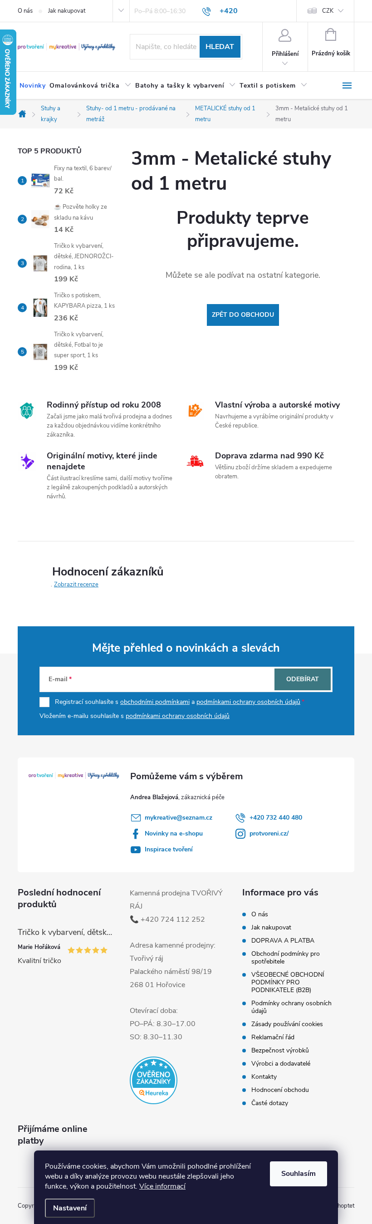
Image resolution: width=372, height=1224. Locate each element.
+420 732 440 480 (276, 817)
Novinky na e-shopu (174, 833)
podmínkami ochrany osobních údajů (248, 702)
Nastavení (70, 1208)
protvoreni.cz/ (269, 833)
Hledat (220, 47)
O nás (25, 11)
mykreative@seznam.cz (178, 817)
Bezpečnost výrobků (280, 1050)
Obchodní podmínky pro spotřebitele (285, 957)
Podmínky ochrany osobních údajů (291, 1007)
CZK (327, 11)
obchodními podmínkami (155, 702)
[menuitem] (33, 86)
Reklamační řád (272, 1037)
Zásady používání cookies (287, 1024)
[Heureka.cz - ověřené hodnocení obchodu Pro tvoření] (153, 1080)
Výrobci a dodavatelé (280, 1063)
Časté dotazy (269, 1103)
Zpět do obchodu (243, 314)
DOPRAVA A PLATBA (282, 940)
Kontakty (264, 1076)
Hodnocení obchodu (280, 1090)
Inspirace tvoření (169, 849)
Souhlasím (298, 1174)
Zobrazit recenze (76, 584)
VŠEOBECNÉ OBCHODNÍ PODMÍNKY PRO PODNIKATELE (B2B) (287, 982)
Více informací (162, 1186)
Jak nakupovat (66, 11)
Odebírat (302, 679)
